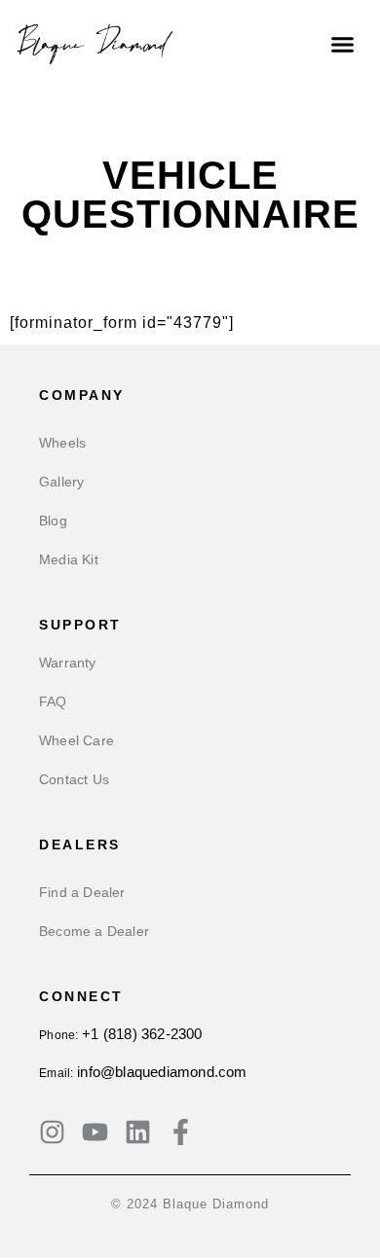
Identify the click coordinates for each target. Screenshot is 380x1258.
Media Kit (68, 559)
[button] (342, 43)
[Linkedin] (138, 1132)
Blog (53, 520)
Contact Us (74, 779)
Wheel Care (76, 740)
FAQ (53, 701)
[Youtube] (95, 1132)
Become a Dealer (94, 931)
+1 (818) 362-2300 (142, 1033)
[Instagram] (52, 1132)
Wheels (62, 442)
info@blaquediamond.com (162, 1071)
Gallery (61, 481)
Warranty (67, 662)
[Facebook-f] (181, 1132)
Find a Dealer (82, 892)
